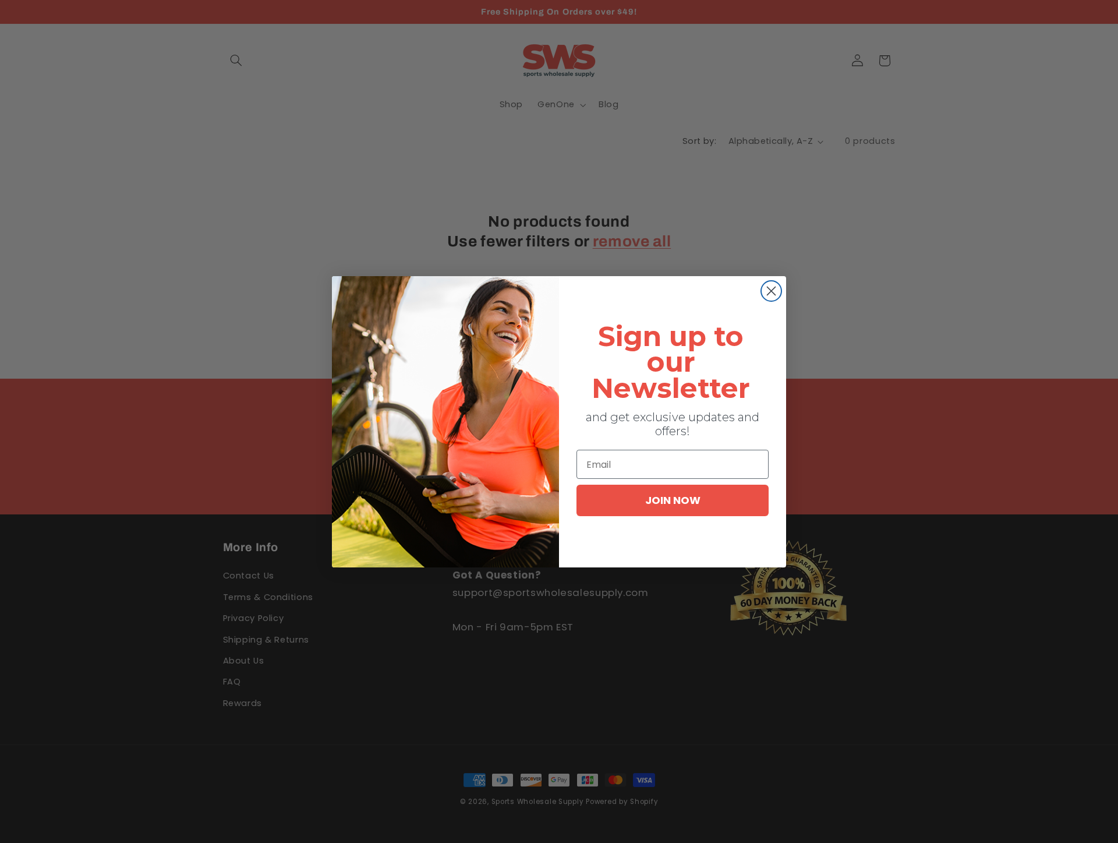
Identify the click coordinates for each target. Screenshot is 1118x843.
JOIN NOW (672, 500)
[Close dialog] (771, 291)
